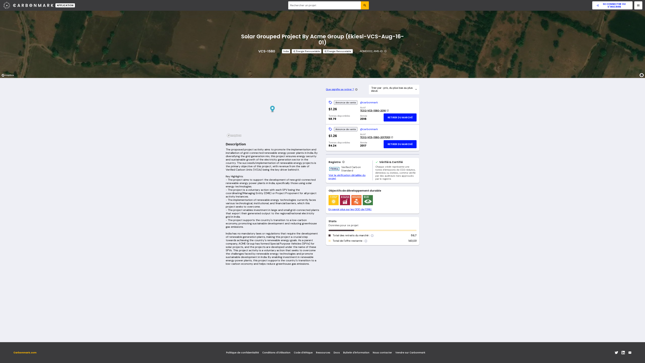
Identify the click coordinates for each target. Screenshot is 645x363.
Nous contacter (382, 352)
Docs (337, 352)
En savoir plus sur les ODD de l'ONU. (350, 209)
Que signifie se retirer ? (340, 89)
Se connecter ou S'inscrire (614, 5)
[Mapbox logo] (8, 75)
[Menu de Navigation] (638, 5)
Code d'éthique (303, 352)
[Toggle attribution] (642, 75)
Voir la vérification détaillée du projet (347, 177)
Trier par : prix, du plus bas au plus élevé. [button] (392, 89)
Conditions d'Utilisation (276, 352)
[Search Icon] (365, 5)
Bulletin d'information (356, 352)
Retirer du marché (400, 117)
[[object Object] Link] (616, 352)
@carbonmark (369, 102)
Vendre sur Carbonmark (410, 352)
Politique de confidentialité (242, 352)
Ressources (323, 352)
